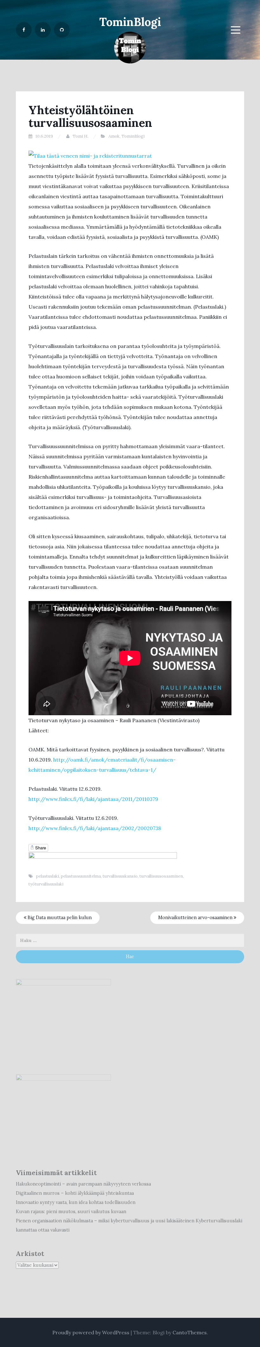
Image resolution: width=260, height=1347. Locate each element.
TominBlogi (130, 22)
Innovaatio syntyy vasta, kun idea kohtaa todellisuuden (75, 1202)
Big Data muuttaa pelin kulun (59, 917)
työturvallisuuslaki (46, 884)
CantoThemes (189, 1332)
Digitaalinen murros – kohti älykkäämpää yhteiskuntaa (75, 1193)
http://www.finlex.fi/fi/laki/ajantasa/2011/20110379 (93, 799)
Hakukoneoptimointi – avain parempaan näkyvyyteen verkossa (83, 1184)
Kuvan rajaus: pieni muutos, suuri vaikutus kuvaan (71, 1211)
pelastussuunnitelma (81, 876)
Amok (114, 136)
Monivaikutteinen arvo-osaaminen (196, 917)
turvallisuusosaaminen (161, 876)
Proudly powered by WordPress (90, 1332)
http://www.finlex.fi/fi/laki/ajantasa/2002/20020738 (95, 828)
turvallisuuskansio (120, 876)
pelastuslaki (47, 876)
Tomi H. (80, 136)
